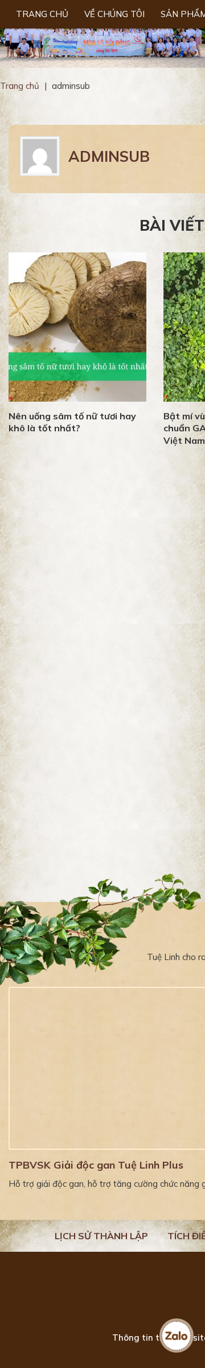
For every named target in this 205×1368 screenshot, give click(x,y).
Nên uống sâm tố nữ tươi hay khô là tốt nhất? (72, 422)
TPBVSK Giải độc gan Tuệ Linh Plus (96, 1164)
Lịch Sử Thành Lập (101, 1236)
